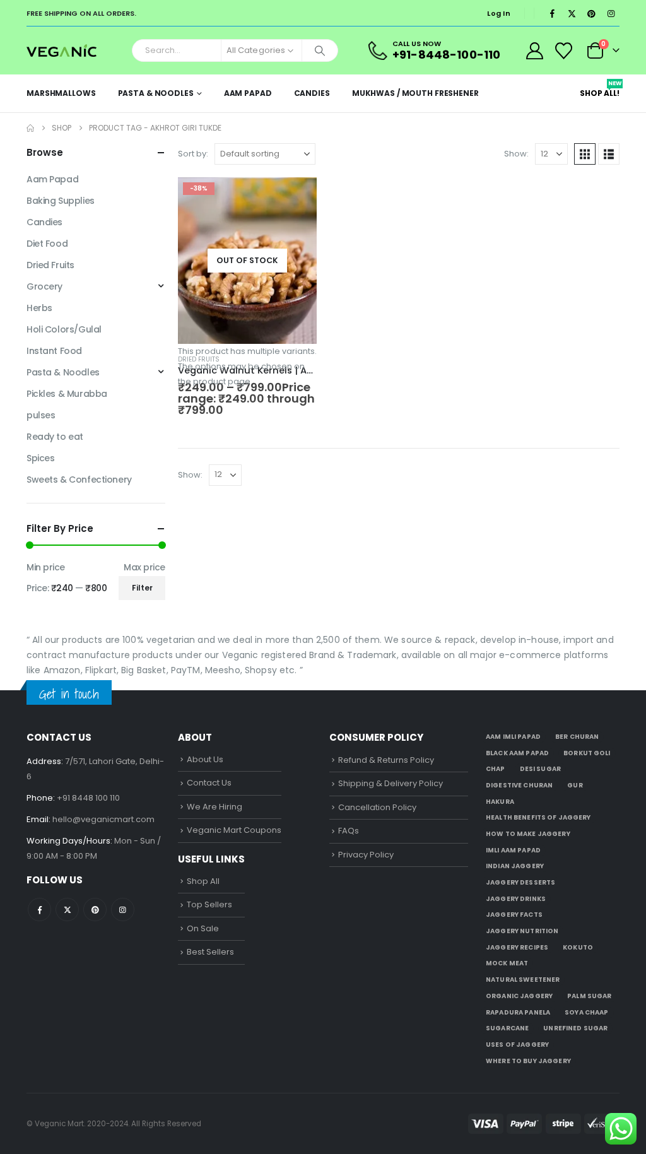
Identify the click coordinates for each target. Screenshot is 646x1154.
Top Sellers (209, 904)
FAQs (348, 831)
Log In (498, 13)
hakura (500, 801)
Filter (142, 587)
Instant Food (54, 350)
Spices (40, 458)
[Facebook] (552, 13)
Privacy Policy (366, 855)
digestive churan (519, 785)
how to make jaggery (528, 834)
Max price (144, 567)
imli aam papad (513, 850)
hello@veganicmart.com (103, 819)
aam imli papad (513, 736)
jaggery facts (514, 914)
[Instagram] (610, 13)
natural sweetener (523, 979)
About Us (205, 759)
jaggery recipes (517, 947)
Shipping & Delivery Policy (390, 783)
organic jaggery (519, 996)
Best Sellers (210, 952)
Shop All (203, 881)
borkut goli (587, 753)
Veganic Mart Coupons (234, 830)
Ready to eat (54, 436)
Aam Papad (248, 93)
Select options (296, 198)
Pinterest (95, 909)
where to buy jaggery (528, 1061)
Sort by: (193, 154)
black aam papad (517, 753)
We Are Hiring (214, 807)
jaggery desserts (520, 882)
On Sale (203, 928)
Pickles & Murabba (66, 393)
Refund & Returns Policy (386, 760)
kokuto (578, 947)
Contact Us (209, 783)
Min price (45, 567)
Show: (516, 154)
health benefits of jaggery (538, 817)
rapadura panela (518, 1012)
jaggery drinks (516, 899)
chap (495, 769)
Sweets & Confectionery (79, 479)
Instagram (122, 909)
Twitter (67, 909)
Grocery (44, 286)
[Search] (320, 50)
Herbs (39, 308)
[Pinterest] (591, 13)
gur (574, 785)
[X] (571, 13)
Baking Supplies (60, 200)
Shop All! (600, 88)
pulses (40, 415)
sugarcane (507, 1028)
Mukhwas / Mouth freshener (415, 93)
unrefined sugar (575, 1028)
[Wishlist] (564, 50)
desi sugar (540, 769)
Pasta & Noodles (156, 93)
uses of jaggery (517, 1044)
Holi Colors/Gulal (64, 329)
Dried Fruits (199, 359)
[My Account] (534, 50)
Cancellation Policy (377, 807)
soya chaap (586, 1012)
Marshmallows (61, 93)
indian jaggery (515, 866)
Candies (312, 93)
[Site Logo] (61, 50)
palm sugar (589, 996)
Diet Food (47, 243)
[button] (585, 154)
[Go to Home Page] (30, 128)
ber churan (577, 736)
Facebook (39, 909)
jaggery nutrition (522, 931)
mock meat (507, 963)
